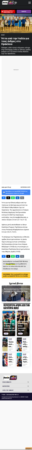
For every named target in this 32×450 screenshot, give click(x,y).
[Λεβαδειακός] (18, 7)
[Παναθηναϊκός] (27, 7)
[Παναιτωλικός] (31, 7)
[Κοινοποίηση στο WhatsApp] (13, 197)
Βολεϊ (3, 35)
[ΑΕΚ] (1, 7)
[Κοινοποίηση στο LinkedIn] (17, 197)
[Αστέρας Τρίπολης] (8, 7)
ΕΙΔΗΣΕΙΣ (24, 11)
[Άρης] (5, 7)
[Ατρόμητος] (11, 7)
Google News (10, 264)
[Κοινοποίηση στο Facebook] (4, 197)
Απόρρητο (28, 448)
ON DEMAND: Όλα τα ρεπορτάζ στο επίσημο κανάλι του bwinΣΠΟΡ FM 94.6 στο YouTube (15, 275)
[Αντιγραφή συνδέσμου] (22, 197)
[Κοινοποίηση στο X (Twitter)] (8, 197)
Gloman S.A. (17, 397)
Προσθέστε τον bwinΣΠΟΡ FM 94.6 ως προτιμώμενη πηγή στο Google (16, 192)
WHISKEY (22, 397)
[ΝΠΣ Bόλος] (14, 7)
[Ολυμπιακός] (21, 7)
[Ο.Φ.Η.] (24, 7)
